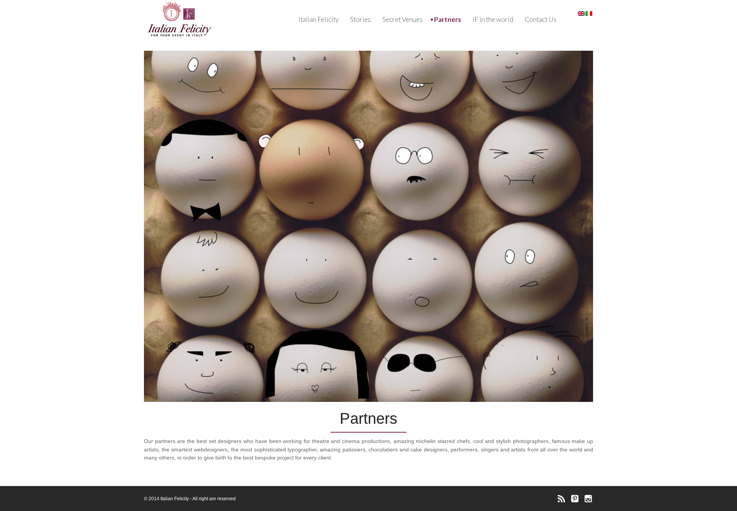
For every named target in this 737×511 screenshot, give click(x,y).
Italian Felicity (319, 19)
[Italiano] (589, 14)
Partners (447, 19)
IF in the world (493, 19)
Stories (360, 19)
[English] (581, 14)
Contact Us (541, 19)
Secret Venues (402, 19)
